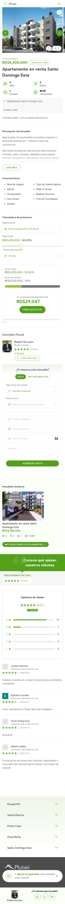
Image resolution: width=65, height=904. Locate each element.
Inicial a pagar (10, 269)
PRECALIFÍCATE (32, 309)
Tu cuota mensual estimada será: (32, 297)
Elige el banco (8, 223)
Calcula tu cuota (39, 62)
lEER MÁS (11, 167)
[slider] (20, 246)
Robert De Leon (14, 900)
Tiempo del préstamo (12, 250)
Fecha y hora (12, 398)
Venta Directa (15, 815)
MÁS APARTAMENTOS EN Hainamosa (24, 544)
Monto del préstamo (13, 278)
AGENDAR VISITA (33, 463)
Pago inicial (7, 236)
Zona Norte (14, 837)
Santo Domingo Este (19, 848)
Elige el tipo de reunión (16, 385)
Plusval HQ (13, 804)
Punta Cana (14, 826)
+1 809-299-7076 (28, 358)
